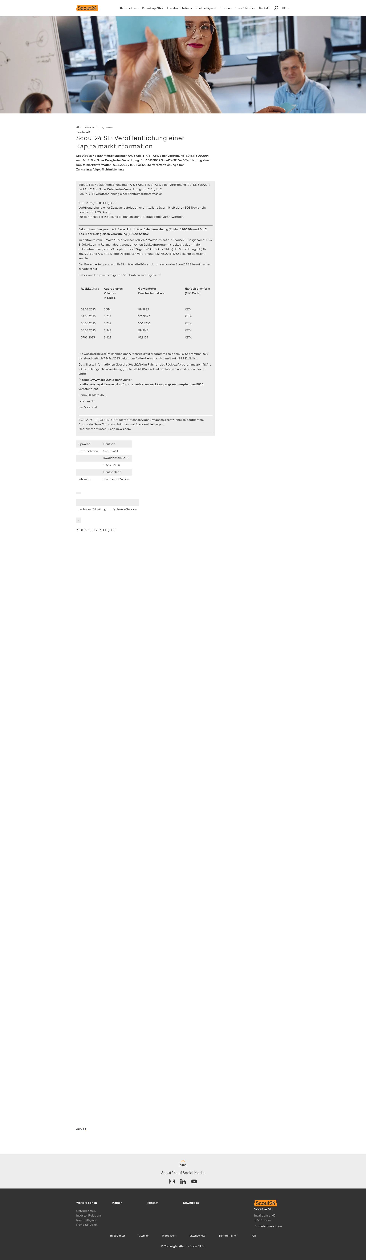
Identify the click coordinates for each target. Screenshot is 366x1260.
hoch (183, 1165)
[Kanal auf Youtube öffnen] (194, 1182)
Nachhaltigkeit (206, 8)
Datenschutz (197, 1235)
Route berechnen (270, 1226)
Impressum (169, 1235)
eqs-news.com (120, 429)
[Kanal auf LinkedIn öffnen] (183, 1182)
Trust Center (117, 1235)
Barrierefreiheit (228, 1235)
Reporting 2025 (152, 8)
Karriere (225, 8)
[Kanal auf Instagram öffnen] (172, 1182)
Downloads (191, 1203)
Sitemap (143, 1235)
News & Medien (245, 8)
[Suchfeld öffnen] (276, 8)
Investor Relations (179, 8)
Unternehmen (129, 8)
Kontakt (264, 8)
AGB (253, 1235)
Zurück (81, 1129)
